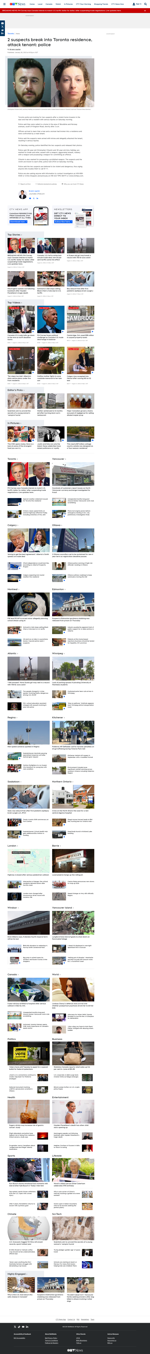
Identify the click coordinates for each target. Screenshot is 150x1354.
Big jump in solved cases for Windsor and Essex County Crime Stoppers (35, 959)
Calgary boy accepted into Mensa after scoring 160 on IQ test (79, 378)
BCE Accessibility (19, 1338)
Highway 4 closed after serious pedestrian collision (28, 875)
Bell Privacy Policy (51, 1338)
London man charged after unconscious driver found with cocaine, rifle (34, 895)
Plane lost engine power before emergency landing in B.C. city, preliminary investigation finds (79, 512)
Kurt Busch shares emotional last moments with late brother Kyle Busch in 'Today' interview (28, 1185)
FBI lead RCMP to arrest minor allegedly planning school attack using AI (28, 619)
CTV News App (61, 1319)
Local (40, 4)
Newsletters (85, 1319)
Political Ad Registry (51, 1343)
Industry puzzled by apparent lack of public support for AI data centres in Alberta (81, 629)
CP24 (78, 1338)
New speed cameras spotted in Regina (23, 747)
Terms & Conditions (51, 1340)
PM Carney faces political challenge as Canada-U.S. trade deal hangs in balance (50, 337)
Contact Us (71, 1319)
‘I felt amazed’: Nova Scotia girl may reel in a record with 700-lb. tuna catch (28, 684)
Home (32, 4)
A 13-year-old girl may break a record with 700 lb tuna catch (79, 257)
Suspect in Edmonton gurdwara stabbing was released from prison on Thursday (70, 619)
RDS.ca (109, 1343)
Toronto (11, 34)
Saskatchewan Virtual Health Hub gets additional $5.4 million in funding (35, 833)
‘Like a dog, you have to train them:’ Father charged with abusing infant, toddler (80, 1028)
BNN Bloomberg (81, 1340)
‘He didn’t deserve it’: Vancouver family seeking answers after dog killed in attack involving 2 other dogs (80, 1298)
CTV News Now (117, 4)
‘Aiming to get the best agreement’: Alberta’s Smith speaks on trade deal (28, 555)
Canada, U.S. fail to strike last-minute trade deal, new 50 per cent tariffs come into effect (49, 258)
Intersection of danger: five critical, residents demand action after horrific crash (35, 883)
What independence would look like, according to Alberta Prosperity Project (36, 565)
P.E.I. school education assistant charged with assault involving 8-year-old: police (35, 705)
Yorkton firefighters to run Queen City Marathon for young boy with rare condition (35, 767)
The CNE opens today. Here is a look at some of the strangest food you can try (20, 446)
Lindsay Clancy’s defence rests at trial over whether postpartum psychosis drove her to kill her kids (72, 1006)
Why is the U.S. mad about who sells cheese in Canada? (20, 1296)
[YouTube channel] (23, 1326)
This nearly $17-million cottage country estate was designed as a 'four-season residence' (80, 446)
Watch (58, 4)
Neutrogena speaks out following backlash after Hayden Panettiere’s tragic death (21, 291)
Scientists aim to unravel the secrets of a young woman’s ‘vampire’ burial (19, 413)
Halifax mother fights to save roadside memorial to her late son (49, 378)
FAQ (78, 1319)
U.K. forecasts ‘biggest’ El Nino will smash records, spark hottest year (26, 1243)
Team (92, 1319)
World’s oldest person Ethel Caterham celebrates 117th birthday (69, 1185)
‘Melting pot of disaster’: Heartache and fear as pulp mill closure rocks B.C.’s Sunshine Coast (80, 959)
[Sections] (4, 4)
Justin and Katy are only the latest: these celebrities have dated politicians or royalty (49, 446)
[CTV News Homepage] (17, 4)
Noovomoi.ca (111, 1340)
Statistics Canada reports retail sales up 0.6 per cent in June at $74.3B (72, 1068)
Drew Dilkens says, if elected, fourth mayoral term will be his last (28, 938)
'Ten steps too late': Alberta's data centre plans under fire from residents (19, 378)
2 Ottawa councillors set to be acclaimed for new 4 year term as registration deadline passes (72, 555)
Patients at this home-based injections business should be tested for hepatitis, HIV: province (81, 641)
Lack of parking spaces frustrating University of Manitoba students (71, 684)
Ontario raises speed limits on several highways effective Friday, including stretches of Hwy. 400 (35, 512)
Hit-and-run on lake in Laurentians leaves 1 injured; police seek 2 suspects (35, 641)
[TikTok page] (19, 1326)
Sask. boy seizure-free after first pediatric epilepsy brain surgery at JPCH (28, 812)
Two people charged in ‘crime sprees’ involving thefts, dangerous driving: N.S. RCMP (35, 693)
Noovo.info (111, 1338)
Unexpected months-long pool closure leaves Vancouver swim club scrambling (81, 500)
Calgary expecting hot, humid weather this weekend (33, 576)
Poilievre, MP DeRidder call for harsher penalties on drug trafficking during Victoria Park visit (73, 748)
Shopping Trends (101, 4)
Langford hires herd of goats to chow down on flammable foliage (71, 938)
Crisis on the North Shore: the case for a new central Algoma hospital (70, 812)
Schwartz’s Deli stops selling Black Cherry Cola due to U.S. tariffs (49, 291)
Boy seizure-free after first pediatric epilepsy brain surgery (80, 290)
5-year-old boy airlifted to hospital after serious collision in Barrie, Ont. (27, 1005)
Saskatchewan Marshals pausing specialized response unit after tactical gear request (35, 755)
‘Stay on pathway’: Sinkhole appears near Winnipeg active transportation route (81, 705)
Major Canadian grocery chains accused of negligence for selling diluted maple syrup (80, 413)
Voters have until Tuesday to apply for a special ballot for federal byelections (28, 1068)
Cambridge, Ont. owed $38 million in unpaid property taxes (80, 336)
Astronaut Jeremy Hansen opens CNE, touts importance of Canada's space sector (35, 1026)
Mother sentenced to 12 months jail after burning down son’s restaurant (50, 413)
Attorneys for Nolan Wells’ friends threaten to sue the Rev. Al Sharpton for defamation (81, 1016)
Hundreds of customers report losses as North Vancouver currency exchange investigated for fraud (71, 490)
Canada (49, 4)
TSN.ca (78, 1343)
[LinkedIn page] (27, 1326)
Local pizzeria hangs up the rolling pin (67, 875)
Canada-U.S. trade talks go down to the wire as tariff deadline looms (21, 337)
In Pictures (68, 4)
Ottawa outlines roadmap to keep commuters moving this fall (80, 576)
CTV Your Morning (83, 4)
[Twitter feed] (15, 1326)
